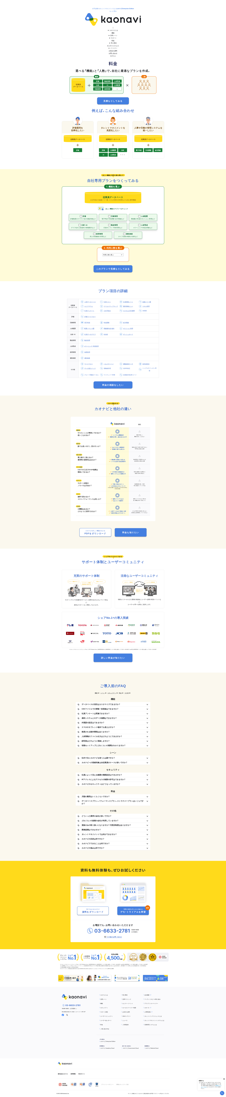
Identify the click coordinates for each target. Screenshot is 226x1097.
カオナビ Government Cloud (131, 1048)
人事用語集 (147, 1012)
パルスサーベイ (109, 364)
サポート (114, 38)
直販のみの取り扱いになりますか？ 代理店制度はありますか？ (106, 825)
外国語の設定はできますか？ (93, 722)
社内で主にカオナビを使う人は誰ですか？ (98, 758)
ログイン (113, 56)
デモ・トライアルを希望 (133, 910)
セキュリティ (112, 693)
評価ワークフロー (90, 317)
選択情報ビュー (128, 306)
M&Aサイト (81, 1074)
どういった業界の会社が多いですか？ (96, 816)
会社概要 (146, 995)
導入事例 (114, 43)
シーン (102, 693)
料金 (113, 40)
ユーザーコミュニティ (106, 1016)
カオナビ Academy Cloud (107, 1048)
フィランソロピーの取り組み (152, 999)
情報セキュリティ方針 (122, 1084)
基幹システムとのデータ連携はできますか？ (99, 718)
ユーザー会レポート (105, 1020)
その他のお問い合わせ (114, 937)
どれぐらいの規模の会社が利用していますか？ (100, 820)
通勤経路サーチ (128, 364)
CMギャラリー (126, 1016)
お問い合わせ (113, 53)
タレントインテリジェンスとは (153, 1016)
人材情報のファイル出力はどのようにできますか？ (102, 736)
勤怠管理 (87, 340)
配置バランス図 (89, 328)
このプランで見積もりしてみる (113, 268)
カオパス (146, 1008)
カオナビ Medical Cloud (151, 1048)
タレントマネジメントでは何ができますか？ (99, 834)
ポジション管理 (128, 328)
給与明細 (126, 322)
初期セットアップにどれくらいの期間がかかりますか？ (103, 745)
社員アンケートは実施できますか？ (96, 713)
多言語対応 (146, 364)
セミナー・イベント (113, 45)
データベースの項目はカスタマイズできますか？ (101, 704)
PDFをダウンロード (95, 532)
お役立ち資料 (113, 51)
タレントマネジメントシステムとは (154, 1020)
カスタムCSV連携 (129, 311)
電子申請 (87, 322)
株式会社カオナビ (63, 1074)
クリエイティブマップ (111, 306)
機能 (113, 33)
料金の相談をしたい (113, 384)
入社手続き (107, 311)
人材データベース (90, 302)
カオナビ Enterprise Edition (107, 1041)
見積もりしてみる (113, 100)
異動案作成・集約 (109, 328)
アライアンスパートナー (151, 1003)
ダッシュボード (128, 334)
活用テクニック (126, 999)
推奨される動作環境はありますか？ (96, 731)
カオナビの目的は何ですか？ (93, 839)
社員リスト (107, 302)
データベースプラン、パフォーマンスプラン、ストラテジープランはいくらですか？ (113, 802)
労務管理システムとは (150, 1024)
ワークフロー (88, 364)
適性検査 (87, 358)
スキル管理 (146, 306)
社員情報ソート (128, 302)
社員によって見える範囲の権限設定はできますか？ (102, 775)
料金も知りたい (130, 532)
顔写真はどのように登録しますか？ (96, 741)
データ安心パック (90, 368)
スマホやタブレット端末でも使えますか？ (98, 727)
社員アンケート (89, 311)
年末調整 (106, 322)
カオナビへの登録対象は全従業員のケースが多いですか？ (104, 762)
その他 (126, 693)
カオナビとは (113, 30)
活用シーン (113, 35)
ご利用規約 (125, 1024)
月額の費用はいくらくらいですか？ (96, 796)
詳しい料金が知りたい (113, 657)
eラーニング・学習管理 (91, 346)
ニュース (124, 1020)
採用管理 (87, 352)
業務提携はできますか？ (91, 829)
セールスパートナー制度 (129, 1008)
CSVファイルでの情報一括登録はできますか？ (100, 709)
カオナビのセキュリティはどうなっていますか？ (101, 784)
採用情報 (73, 1074)
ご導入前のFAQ (104, 1029)
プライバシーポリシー (107, 1084)
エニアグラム (88, 306)
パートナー (113, 48)
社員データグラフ (90, 334)
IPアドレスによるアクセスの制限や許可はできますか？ (103, 779)
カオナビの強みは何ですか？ (93, 848)
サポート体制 (104, 1012)
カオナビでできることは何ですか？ (96, 843)
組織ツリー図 (146, 302)
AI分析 (106, 334)
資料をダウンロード (93, 910)
